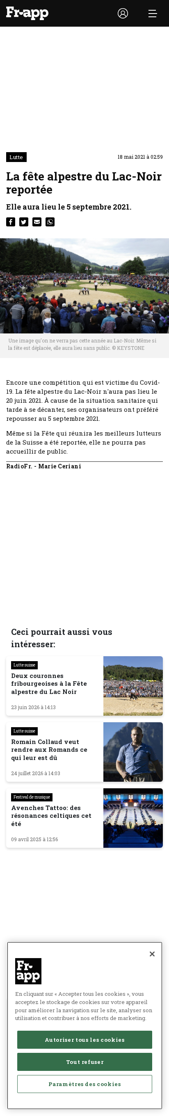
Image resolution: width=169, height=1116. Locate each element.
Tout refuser (85, 1062)
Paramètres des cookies (84, 1084)
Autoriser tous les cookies (84, 1039)
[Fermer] (152, 954)
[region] (84, 1025)
